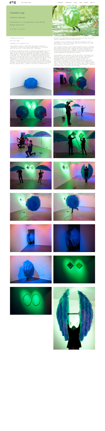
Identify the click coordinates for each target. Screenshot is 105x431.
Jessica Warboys (18, 18)
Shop (81, 2)
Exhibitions (68, 2)
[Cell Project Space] (14, 3)
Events (75, 2)
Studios (86, 2)
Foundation (60, 2)
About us (92, 2)
